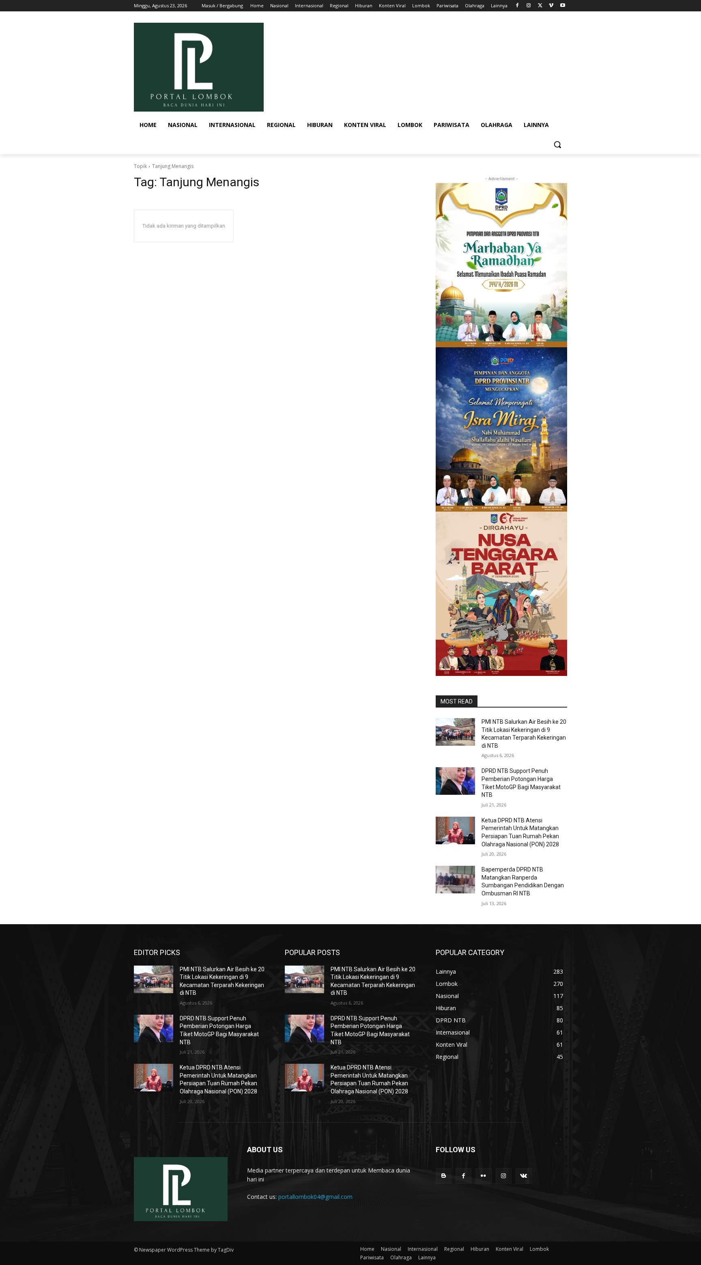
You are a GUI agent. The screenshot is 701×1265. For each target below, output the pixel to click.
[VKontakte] (523, 1176)
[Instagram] (528, 6)
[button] (557, 144)
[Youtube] (562, 6)
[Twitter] (540, 6)
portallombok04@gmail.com (315, 1196)
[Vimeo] (551, 6)
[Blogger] (444, 1176)
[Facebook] (517, 6)
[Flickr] (483, 1176)
